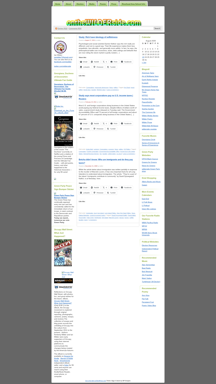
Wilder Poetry (147, 119)
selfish (81, 89)
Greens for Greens (149, 162)
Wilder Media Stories (150, 116)
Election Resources (149, 245)
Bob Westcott (147, 271)
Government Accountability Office (109, 151)
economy (111, 149)
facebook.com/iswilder (63, 62)
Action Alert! (89, 149)
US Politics (127, 149)
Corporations (90, 87)
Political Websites (84, 215)
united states (112, 153)
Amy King (145, 295)
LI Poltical (146, 205)
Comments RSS (75, 29)
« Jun (144, 63)
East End (145, 199)
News (111, 87)
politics (116, 87)
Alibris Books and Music (151, 182)
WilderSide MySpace (150, 126)
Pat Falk (145, 299)
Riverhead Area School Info (133, 4)
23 (143, 57)
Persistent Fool (148, 302)
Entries (62, 29)
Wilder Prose (147, 122)
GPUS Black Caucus (150, 159)
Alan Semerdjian (148, 265)
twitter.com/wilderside (62, 66)
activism (96, 149)
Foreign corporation (92, 151)
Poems (103, 4)
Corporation (82, 151)
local (95, 213)
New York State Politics (124, 213)
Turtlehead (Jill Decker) (151, 282)
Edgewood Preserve (150, 86)
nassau (121, 217)
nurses (126, 217)
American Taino (148, 73)
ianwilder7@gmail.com (63, 57)
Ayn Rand (127, 87)
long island (100, 213)
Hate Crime (90, 217)
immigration (89, 213)
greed (132, 87)
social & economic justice (97, 215)
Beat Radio (146, 268)
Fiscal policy (82, 217)
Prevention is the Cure (151, 105)
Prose (113, 4)
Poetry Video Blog (149, 305)
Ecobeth (145, 83)
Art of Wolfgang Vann (150, 76)
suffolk (132, 217)
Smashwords (65, 361)
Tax (101, 153)
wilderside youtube (149, 129)
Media (91, 4)
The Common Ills (148, 112)
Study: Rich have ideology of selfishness (98, 37)
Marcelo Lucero (113, 217)
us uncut (119, 153)
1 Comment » (93, 220)
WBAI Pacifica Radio (150, 223)
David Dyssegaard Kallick (119, 215)
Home (57, 4)
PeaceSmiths (147, 102)
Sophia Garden (148, 109)
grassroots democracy (102, 87)
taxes (86, 220)
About (68, 4)
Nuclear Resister (148, 99)
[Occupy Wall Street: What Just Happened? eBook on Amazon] (63, 283)
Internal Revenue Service (91, 153)
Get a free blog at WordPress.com (95, 381)
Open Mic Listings (149, 209)
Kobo (66, 365)
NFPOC (145, 95)
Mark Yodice (147, 278)
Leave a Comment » (113, 89)
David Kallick (132, 215)
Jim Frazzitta (147, 275)
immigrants (97, 217)
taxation (93, 89)
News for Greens (148, 166)
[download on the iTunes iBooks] (64, 113)
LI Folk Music (147, 202)
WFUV (144, 226)
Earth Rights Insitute (150, 80)
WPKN (144, 229)
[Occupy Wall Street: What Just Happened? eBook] (63, 289)
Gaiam (144, 185)
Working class (101, 89)
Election (80, 4)
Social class (87, 89)
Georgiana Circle (148, 139)
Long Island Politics (110, 213)
